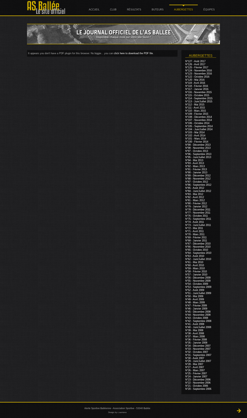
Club (113, 9)
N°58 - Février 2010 (196, 271)
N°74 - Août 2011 (194, 222)
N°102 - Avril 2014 (195, 135)
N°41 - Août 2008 (194, 324)
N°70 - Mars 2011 (195, 234)
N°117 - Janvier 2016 (196, 89)
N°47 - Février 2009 (196, 305)
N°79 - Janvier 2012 (196, 206)
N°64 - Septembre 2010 (198, 252)
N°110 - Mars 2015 (195, 110)
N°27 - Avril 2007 (194, 367)
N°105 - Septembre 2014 (199, 126)
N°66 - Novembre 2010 (198, 246)
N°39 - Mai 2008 (194, 330)
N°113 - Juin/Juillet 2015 (198, 101)
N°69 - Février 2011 (196, 237)
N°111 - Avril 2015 (195, 107)
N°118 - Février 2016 (196, 86)
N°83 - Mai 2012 (194, 194)
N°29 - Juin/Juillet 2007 (198, 361)
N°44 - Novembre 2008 (198, 314)
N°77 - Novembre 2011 (197, 212)
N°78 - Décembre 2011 (197, 209)
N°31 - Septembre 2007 (198, 355)
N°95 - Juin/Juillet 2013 (198, 157)
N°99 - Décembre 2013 (198, 144)
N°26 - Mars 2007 (195, 370)
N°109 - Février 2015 (196, 113)
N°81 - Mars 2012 (195, 200)
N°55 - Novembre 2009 (198, 280)
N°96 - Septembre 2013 (198, 154)
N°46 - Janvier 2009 (196, 308)
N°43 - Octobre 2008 (196, 317)
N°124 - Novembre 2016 (198, 70)
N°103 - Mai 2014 (195, 132)
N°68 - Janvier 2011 (196, 240)
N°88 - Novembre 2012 (198, 178)
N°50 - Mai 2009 (194, 296)
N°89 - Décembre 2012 (198, 175)
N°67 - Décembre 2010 (198, 243)
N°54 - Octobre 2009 (196, 283)
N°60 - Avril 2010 (194, 265)
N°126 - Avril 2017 (195, 64)
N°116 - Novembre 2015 (198, 92)
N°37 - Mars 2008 (195, 336)
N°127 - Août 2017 (195, 61)
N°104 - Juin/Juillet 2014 (198, 129)
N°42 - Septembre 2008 (198, 321)
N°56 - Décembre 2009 (198, 277)
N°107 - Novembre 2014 (198, 120)
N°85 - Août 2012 (194, 187)
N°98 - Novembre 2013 (198, 147)
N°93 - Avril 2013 (194, 163)
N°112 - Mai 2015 (194, 104)
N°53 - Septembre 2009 (198, 287)
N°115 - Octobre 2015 (197, 95)
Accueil (94, 9)
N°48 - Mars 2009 (195, 302)
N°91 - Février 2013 (196, 169)
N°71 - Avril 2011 (194, 231)
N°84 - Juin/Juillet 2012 (198, 191)
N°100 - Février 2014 (196, 141)
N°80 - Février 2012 (196, 203)
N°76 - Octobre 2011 (196, 215)
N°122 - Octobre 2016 (197, 76)
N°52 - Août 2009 (194, 290)
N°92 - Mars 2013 (195, 166)
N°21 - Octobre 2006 (196, 385)
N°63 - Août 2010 (194, 256)
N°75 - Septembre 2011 (198, 218)
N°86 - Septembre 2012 (198, 184)
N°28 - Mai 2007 (194, 364)
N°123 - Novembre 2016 (198, 73)
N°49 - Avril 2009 (194, 299)
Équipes (209, 9)
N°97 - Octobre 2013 (196, 151)
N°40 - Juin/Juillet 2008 (198, 327)
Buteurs (158, 9)
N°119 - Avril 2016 (195, 82)
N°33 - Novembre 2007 (198, 348)
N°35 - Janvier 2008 (196, 342)
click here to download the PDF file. (134, 53)
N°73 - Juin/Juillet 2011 (198, 225)
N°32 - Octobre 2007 (196, 351)
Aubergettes (183, 9)
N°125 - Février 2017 (196, 67)
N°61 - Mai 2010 (194, 262)
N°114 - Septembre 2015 (198, 98)
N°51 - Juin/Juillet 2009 (198, 293)
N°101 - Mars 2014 (195, 138)
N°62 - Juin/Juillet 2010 (198, 259)
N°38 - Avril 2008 (194, 333)
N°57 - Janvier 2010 (196, 274)
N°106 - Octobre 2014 (197, 123)
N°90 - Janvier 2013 (196, 172)
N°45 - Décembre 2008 (198, 311)
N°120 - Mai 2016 (195, 79)
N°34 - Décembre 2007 (198, 345)
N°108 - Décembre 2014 (198, 116)
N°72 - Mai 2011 (194, 228)
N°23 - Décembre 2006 (198, 379)
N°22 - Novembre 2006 (198, 382)
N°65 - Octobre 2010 (196, 249)
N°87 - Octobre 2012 (196, 181)
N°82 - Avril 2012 (194, 197)
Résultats (134, 9)
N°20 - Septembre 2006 (198, 388)
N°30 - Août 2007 (194, 357)
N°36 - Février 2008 (196, 339)
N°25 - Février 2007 (196, 373)
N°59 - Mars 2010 (195, 268)
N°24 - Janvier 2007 (196, 376)
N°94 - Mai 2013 (194, 160)
